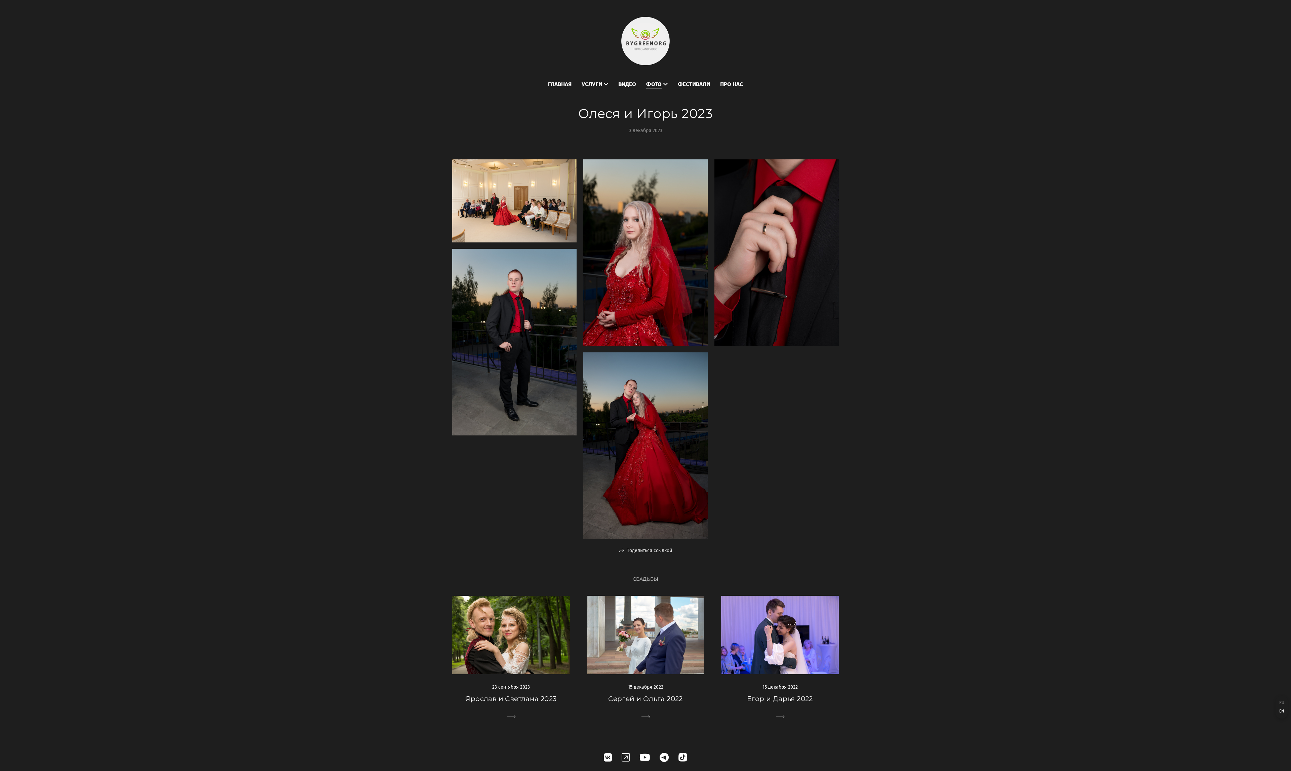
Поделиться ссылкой (649, 550)
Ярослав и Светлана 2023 (510, 699)
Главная (560, 84)
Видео (627, 84)
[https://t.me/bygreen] (664, 757)
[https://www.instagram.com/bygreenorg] (626, 757)
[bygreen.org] (645, 41)
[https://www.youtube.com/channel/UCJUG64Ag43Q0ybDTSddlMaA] (644, 757)
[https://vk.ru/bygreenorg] (608, 757)
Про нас (731, 84)
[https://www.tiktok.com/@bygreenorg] (683, 757)
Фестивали (694, 84)
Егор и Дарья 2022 (780, 699)
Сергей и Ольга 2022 (645, 699)
